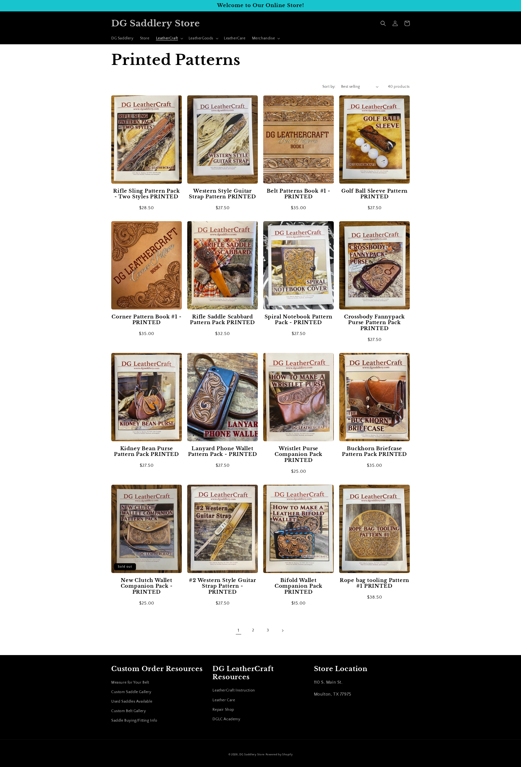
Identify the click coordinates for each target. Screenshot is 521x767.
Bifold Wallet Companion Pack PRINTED (298, 586)
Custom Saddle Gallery (131, 692)
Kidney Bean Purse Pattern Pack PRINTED (146, 451)
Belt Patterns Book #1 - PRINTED (298, 194)
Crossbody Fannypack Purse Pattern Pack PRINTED (374, 322)
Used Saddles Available (131, 701)
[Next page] (282, 631)
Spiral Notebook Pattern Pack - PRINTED (299, 319)
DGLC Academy (226, 719)
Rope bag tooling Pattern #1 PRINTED (374, 583)
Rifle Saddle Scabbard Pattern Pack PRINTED (222, 319)
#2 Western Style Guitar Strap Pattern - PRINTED (222, 586)
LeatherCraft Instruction (233, 690)
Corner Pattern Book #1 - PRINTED (146, 319)
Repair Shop (223, 709)
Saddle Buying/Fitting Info (134, 720)
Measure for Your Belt (130, 682)
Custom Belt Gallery (128, 711)
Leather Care (223, 700)
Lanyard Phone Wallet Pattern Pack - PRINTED (222, 451)
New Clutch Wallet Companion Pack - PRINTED (147, 586)
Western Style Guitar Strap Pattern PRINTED (222, 194)
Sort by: (329, 86)
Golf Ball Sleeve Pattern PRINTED (374, 194)
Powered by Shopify (279, 754)
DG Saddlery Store (252, 754)
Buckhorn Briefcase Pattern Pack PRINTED (374, 451)
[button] (169, 38)
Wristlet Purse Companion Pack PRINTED (298, 454)
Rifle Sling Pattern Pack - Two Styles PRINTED (146, 194)
